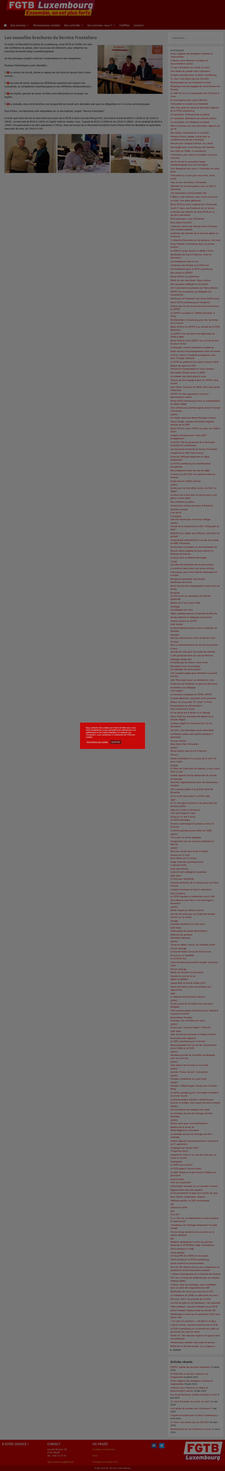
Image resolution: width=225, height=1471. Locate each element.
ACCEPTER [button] (115, 742)
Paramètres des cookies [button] (97, 742)
